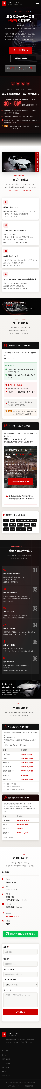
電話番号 (6, 959)
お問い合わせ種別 (9, 979)
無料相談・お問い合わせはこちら (22, 137)
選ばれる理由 (6, 1059)
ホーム (4, 1055)
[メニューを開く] (37, 3)
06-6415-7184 (12, 916)
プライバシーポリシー (15, 1086)
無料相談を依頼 (20, 58)
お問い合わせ (6, 1075)
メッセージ (7, 990)
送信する (21, 1012)
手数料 (4, 1071)
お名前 (6, 947)
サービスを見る (19, 50)
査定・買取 (5, 1067)
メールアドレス (9, 969)
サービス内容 (6, 1063)
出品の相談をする (19, 481)
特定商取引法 (28, 1086)
